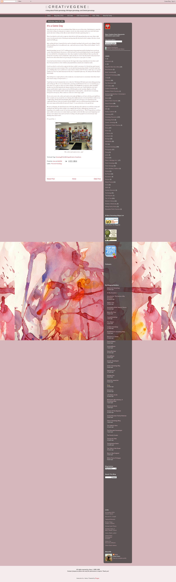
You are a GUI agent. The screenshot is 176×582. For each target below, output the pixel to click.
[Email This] (69, 161)
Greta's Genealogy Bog (113, 365)
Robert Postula (109, 182)
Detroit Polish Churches (111, 100)
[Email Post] (66, 161)
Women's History (109, 201)
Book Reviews (109, 69)
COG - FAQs (95, 15)
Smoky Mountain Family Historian (116, 415)
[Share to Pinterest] (76, 161)
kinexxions (110, 390)
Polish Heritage (109, 166)
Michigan (67, 157)
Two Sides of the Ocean (113, 448)
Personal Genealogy (56, 163)
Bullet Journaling (109, 72)
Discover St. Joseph (112, 336)
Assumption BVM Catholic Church (116, 307)
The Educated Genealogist (114, 430)
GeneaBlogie (110, 356)
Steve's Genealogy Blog (114, 420)
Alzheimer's (108, 61)
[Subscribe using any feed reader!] (111, 47)
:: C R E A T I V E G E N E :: (67, 7)
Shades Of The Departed (114, 411)
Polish (63, 157)
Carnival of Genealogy (111, 75)
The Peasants (109, 195)
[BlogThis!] (71, 161)
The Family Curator (112, 435)
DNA (106, 109)
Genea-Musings (111, 351)
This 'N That (108, 198)
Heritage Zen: (111, 375)
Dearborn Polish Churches (112, 91)
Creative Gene (74, 157)
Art (106, 64)
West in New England (113, 453)
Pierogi (107, 152)
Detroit (107, 98)
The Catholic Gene (112, 425)
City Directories (109, 83)
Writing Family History (111, 206)
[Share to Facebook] (74, 161)
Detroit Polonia (109, 103)
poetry (106, 155)
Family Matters (111, 341)
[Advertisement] (73, 172)
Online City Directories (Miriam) (110, 542)
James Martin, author (110, 533)
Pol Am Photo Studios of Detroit (109, 522)
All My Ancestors (112, 293)
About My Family (107, 15)
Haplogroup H (111, 370)
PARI (106, 144)
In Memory (108, 133)
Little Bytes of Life (112, 395)
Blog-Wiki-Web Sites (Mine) (112, 67)
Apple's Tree (110, 302)
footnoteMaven (111, 346)
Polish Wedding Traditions (112, 168)
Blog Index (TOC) (58, 15)
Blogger (97, 578)
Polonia (107, 171)
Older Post (97, 179)
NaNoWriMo (108, 141)
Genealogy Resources (111, 117)
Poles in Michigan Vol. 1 (111, 160)
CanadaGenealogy (112, 317)
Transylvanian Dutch (113, 443)
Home (49, 15)
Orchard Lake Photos (110, 526)
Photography (108, 149)
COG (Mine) (108, 86)
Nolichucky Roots (112, 406)
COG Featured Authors (83, 15)
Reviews (107, 179)
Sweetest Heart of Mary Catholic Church (111, 529)
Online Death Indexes (111, 545)
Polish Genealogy (109, 163)
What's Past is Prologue (114, 458)
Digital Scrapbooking (110, 106)
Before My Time (111, 312)
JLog (108, 385)
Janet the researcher (113, 380)
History (107, 128)
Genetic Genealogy (110, 122)
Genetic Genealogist (113, 361)
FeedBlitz (114, 45)
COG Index (70, 15)
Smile (106, 185)
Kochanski (108, 136)
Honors (107, 130)
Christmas (108, 80)
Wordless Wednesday (111, 203)
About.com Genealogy (113, 288)
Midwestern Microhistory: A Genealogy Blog (115, 400)
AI (105, 58)
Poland (107, 157)
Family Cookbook (109, 111)
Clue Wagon (110, 322)
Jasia (79, 157)
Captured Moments (110, 519)
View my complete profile (119, 558)
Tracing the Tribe (112, 438)
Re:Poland (108, 174)
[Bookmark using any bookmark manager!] (114, 49)
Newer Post (51, 179)
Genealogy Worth (109, 120)
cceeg (106, 77)
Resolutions (108, 176)
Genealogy (58, 157)
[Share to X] (73, 161)
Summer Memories (110, 190)
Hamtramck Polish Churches (112, 125)
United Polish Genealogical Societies (108, 537)
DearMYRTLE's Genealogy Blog (116, 331)
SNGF (106, 187)
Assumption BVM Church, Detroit (109, 513)
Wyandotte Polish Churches (112, 209)
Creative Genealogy (110, 88)
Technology (108, 193)
